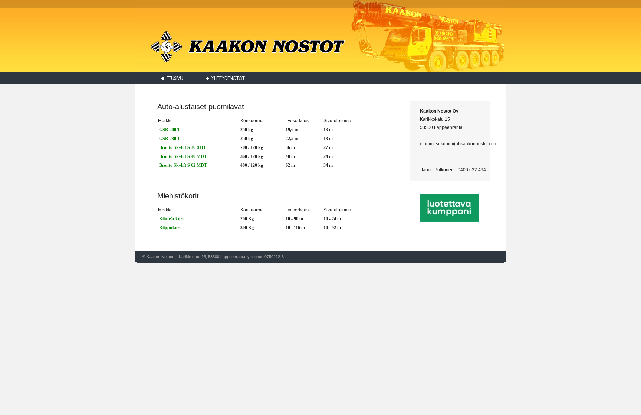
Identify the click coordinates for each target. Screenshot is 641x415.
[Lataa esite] (158, 147)
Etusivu (173, 78)
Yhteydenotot (226, 78)
